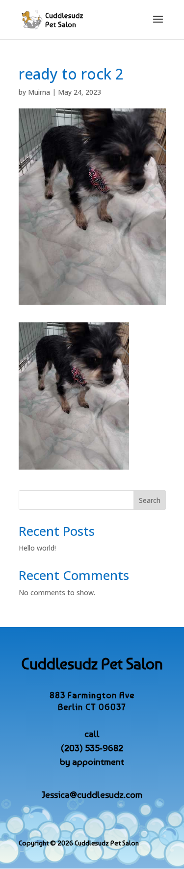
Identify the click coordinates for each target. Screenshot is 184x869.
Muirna (39, 92)
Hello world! (37, 548)
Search (149, 500)
